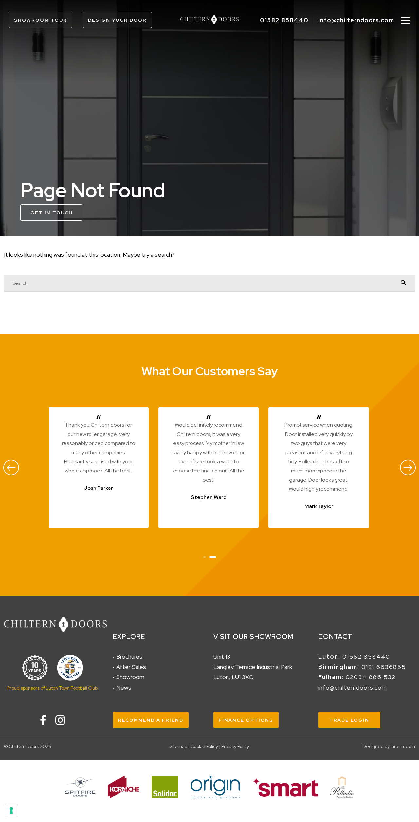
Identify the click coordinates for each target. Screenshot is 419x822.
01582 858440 (284, 20)
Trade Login (349, 720)
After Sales (131, 667)
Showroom (130, 677)
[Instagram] (60, 720)
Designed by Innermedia (389, 746)
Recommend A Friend (150, 720)
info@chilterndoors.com (356, 20)
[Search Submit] (403, 282)
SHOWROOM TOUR (40, 20)
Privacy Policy (235, 746)
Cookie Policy (204, 746)
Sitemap (178, 746)
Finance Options (246, 720)
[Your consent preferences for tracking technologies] (11, 810)
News (123, 687)
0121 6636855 (383, 667)
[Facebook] (43, 720)
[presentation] (11, 467)
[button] (204, 556)
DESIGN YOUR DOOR (117, 20)
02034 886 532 (371, 677)
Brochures (129, 656)
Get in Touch (51, 212)
